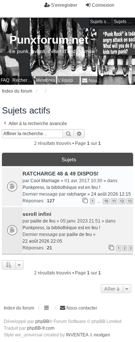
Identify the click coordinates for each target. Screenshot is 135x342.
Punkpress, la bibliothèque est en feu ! (61, 187)
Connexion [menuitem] (103, 5)
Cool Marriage (45, 180)
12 (122, 201)
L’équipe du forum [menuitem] (69, 80)
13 (130, 201)
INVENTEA (77, 335)
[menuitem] (92, 80)
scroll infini (36, 214)
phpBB (42, 321)
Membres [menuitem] (45, 80)
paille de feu (43, 221)
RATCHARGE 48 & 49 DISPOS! (60, 174)
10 (106, 201)
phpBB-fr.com (40, 328)
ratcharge (76, 194)
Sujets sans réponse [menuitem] (100, 21)
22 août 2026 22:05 (42, 241)
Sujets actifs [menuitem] (124, 21)
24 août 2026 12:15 (111, 194)
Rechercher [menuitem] (23, 80)
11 (114, 201)
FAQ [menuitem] (5, 80)
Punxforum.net (48, 40)
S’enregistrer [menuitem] (64, 5)
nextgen (102, 335)
